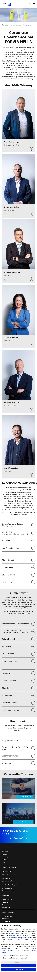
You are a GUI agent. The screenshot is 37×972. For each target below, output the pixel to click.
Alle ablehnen (18, 969)
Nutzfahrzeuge (6, 888)
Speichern (18, 962)
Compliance (5, 854)
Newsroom (6, 896)
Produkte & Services (9, 867)
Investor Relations (8, 912)
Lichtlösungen (6, 871)
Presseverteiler (6, 907)
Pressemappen (6, 902)
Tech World (5, 878)
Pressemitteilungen (7, 899)
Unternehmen (16, 25)
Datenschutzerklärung (8, 951)
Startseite (5, 25)
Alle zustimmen (18, 966)
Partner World (5, 881)
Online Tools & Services (8, 891)
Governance (27, 25)
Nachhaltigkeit (6, 857)
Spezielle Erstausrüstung (8, 885)
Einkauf (4, 860)
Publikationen (5, 919)
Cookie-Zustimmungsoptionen (16, 938)
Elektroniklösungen (7, 875)
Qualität (4, 862)
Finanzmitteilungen (7, 916)
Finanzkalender (6, 921)
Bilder (3, 905)
